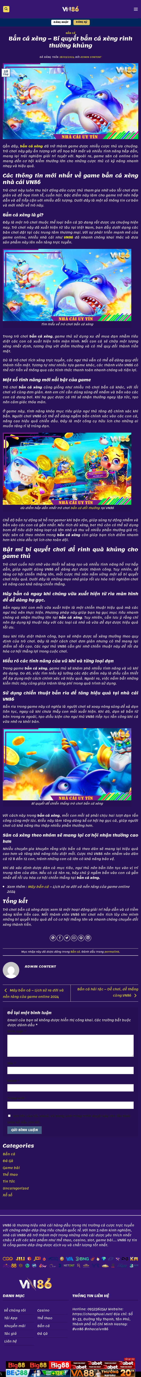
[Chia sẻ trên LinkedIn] (88, 938)
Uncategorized (16, 1188)
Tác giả (10, 1334)
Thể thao (10, 1174)
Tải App (10, 1318)
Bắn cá (70, 33)
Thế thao (44, 1318)
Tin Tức (9, 1181)
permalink (111, 951)
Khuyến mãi (15, 1326)
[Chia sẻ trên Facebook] (60, 938)
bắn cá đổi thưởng (85, 508)
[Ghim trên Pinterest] (81, 938)
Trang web (15, 1098)
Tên (11, 1063)
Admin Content (90, 57)
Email (13, 1081)
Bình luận (16, 1031)
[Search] (6, 9)
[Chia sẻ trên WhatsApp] (53, 938)
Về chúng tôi (15, 1310)
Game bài (11, 1168)
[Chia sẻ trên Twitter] (67, 938)
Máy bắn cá (38, 887)
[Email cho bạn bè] (74, 938)
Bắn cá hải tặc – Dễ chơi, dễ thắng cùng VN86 (107, 992)
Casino (43, 1310)
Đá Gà (8, 1161)
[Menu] (135, 9)
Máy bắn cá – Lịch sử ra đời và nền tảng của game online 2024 (33, 993)
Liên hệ (10, 1341)
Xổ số (7, 1195)
